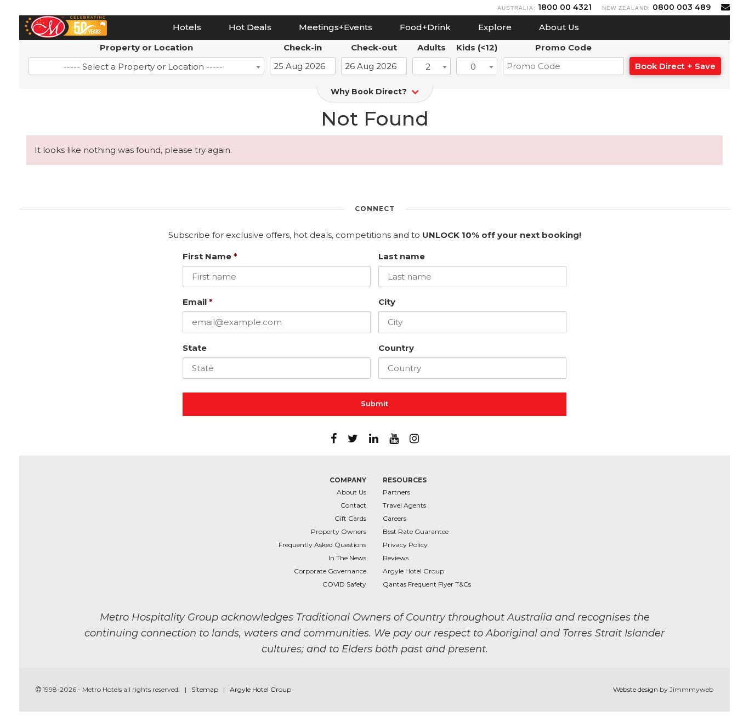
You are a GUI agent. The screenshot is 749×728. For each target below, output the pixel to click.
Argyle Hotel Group (413, 571)
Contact (353, 505)
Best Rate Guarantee (416, 531)
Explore (495, 27)
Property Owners (338, 531)
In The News (347, 558)
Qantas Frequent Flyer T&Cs (427, 584)
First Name (210, 256)
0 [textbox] (473, 66)
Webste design (635, 689)
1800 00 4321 (565, 7)
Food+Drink (425, 27)
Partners (396, 492)
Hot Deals (250, 27)
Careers (394, 518)
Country (396, 348)
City (386, 302)
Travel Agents (404, 505)
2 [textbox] (427, 66)
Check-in (302, 47)
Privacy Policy (405, 545)
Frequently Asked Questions (322, 545)
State (195, 348)
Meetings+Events (335, 27)
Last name (401, 256)
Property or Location (146, 47)
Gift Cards (350, 518)
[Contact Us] (725, 7)
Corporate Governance (330, 571)
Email (198, 302)
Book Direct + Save (675, 66)
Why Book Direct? (370, 91)
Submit (374, 404)
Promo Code (563, 47)
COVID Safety (344, 584)
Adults (431, 47)
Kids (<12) (476, 47)
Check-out (374, 47)
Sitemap (205, 689)
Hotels (187, 27)
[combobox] (146, 66)
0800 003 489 (681, 7)
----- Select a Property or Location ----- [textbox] (143, 66)
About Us (559, 27)
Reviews (395, 558)
